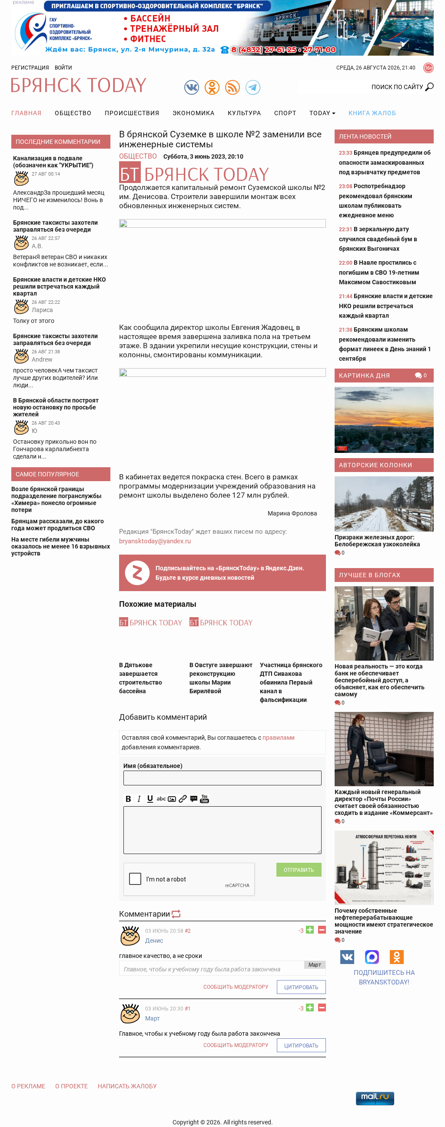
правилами (278, 737)
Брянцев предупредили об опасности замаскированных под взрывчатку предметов (385, 162)
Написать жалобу (127, 1086)
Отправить (299, 870)
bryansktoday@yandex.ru (155, 541)
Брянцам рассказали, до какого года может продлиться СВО (57, 525)
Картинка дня (364, 375)
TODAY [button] (319, 113)
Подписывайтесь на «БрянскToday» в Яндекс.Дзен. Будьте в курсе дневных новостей (230, 573)
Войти (63, 68)
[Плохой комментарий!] (322, 930)
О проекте (71, 1086)
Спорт (285, 113)
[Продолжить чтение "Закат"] (384, 420)
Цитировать (301, 987)
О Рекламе (28, 1086)
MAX (372, 957)
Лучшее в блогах (370, 575)
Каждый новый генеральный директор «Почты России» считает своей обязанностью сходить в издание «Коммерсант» (384, 802)
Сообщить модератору (236, 987)
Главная (26, 113)
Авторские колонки (375, 465)
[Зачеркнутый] (161, 799)
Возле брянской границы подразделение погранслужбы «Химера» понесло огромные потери (56, 499)
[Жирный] (128, 799)
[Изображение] (172, 799)
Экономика (194, 113)
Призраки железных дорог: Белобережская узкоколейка (377, 541)
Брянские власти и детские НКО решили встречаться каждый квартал (386, 306)
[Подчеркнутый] (150, 799)
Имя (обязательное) (153, 765)
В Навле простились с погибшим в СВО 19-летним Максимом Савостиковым (379, 272)
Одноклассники (397, 957)
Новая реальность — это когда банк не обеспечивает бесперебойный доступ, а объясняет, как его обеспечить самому (380, 680)
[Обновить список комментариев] (177, 913)
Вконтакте (347, 957)
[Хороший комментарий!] (310, 930)
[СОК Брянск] (222, 27)
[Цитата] (194, 799)
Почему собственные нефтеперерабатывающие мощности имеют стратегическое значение (384, 921)
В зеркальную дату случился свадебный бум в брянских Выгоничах (378, 239)
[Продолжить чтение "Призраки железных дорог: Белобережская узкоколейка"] (384, 504)
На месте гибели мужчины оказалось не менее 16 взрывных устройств (60, 546)
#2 (188, 931)
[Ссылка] (183, 799)
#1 (188, 1009)
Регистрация (30, 68)
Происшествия (132, 113)
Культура (244, 113)
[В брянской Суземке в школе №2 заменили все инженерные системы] (222, 172)
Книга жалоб (372, 113)
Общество (73, 113)
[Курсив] (139, 799)
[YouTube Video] (204, 799)
